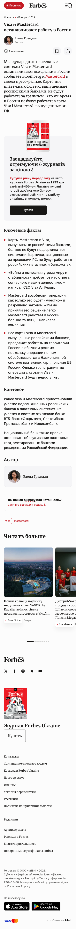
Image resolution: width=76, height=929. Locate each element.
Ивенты (10, 785)
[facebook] (14, 671)
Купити (28, 210)
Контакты (11, 756)
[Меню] (68, 5)
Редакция (11, 819)
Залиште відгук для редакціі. (27, 504)
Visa (8, 520)
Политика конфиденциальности (28, 806)
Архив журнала (15, 829)
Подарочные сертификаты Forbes (28, 851)
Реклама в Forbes (16, 836)
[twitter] (6, 671)
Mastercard (55, 76)
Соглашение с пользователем (25, 763)
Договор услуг (14, 777)
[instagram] (23, 671)
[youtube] (40, 671)
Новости (9, 17)
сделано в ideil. (59, 920)
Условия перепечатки (20, 792)
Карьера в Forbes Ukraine (21, 770)
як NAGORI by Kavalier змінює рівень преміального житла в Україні (27, 607)
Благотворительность (20, 844)
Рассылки (11, 799)
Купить (15, 735)
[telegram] (31, 671)
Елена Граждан (26, 38)
